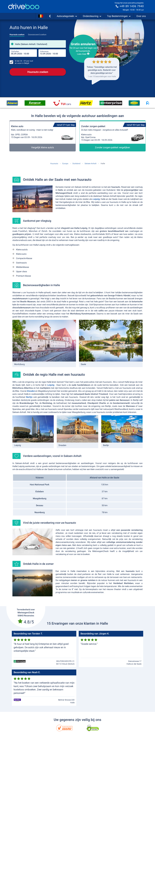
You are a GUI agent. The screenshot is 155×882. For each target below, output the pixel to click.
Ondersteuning (90, 16)
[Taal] (40, 16)
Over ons (141, 16)
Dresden (31, 391)
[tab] (17, 33)
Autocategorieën (65, 16)
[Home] (23, 6)
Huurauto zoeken (37, 71)
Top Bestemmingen (117, 16)
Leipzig (96, 199)
